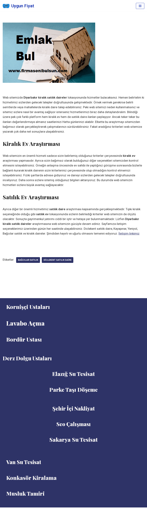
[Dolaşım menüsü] (140, 6)
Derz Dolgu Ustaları (27, 358)
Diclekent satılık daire (58, 260)
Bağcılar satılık (28, 260)
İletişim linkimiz (128, 233)
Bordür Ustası (24, 339)
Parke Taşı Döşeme (73, 389)
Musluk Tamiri (25, 493)
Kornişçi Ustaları (28, 306)
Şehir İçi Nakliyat (73, 408)
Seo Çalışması (73, 424)
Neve (65, 511)
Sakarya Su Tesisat (73, 439)
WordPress (78, 511)
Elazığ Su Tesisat (73, 373)
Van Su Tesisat (23, 462)
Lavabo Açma (25, 323)
